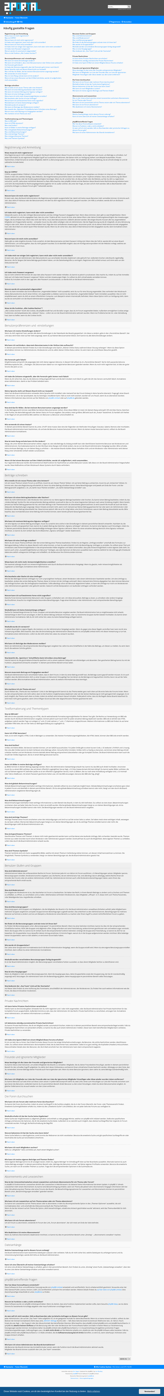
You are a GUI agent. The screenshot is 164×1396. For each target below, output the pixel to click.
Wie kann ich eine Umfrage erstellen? (18, 94)
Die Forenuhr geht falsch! (14, 65)
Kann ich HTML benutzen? (14, 123)
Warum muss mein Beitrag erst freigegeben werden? (24, 111)
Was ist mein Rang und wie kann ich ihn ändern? (22, 76)
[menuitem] (20, 22)
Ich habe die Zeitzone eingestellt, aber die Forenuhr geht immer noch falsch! (32, 67)
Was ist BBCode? (11, 121)
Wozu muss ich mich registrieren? (17, 36)
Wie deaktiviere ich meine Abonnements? (87, 107)
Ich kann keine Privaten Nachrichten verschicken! (90, 58)
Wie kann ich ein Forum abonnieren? (85, 105)
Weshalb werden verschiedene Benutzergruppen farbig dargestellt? (97, 47)
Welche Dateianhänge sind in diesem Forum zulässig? (92, 114)
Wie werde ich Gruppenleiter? (83, 45)
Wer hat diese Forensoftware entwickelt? (87, 124)
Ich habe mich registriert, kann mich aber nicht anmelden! (25, 42)
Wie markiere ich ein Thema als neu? (18, 114)
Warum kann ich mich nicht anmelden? (18, 45)
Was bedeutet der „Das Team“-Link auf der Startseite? (92, 51)
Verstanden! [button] (149, 1391)
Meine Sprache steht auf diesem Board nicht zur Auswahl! (25, 69)
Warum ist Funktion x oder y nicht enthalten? (88, 126)
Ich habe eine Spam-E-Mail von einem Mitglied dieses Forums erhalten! (98, 63)
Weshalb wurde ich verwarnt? (15, 105)
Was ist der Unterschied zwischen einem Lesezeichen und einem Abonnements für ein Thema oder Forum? (101, 99)
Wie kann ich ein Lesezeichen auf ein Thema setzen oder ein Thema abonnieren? (101, 103)
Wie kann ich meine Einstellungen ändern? (20, 61)
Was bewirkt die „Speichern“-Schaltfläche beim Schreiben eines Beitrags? (31, 109)
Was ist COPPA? (10, 38)
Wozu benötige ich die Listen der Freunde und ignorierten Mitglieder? (97, 70)
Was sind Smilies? (11, 125)
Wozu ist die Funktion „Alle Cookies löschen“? (21, 53)
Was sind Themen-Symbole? (15, 138)
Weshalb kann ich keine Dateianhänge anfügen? (22, 103)
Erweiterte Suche (124, 9)
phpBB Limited (54, 398)
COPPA (7, 217)
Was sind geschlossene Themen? (16, 136)
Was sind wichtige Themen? (14, 134)
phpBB (75, 1373)
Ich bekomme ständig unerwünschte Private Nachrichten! (93, 61)
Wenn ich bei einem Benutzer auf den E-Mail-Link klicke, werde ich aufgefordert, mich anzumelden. (33, 79)
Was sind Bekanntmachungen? (16, 132)
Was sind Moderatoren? (81, 38)
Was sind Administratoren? (82, 36)
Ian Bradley (99, 1371)
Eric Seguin (76, 1371)
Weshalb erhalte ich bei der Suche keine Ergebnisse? (91, 84)
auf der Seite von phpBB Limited (109, 1289)
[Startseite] (23, 7)
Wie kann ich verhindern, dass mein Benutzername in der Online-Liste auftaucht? (33, 63)
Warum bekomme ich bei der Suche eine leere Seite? (91, 86)
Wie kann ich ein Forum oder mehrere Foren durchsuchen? (93, 82)
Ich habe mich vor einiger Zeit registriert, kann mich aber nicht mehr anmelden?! (33, 47)
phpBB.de (70, 398)
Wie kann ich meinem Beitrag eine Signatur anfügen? (23, 92)
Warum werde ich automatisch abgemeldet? (20, 51)
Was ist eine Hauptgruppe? (82, 49)
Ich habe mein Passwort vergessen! (17, 49)
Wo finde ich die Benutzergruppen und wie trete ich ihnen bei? (94, 42)
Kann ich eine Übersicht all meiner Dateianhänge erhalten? (93, 116)
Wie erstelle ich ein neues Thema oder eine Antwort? (23, 88)
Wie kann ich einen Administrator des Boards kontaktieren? (94, 132)
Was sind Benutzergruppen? (83, 40)
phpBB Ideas (113, 1304)
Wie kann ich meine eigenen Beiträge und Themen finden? (93, 91)
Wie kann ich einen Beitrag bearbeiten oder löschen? (23, 90)
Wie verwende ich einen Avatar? (16, 74)
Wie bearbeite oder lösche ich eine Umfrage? (21, 98)
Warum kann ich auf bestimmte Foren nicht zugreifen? (24, 101)
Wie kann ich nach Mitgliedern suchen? (86, 89)
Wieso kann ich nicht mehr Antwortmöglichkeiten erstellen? (26, 96)
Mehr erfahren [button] (93, 1391)
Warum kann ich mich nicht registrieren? (19, 40)
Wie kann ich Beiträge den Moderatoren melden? (22, 107)
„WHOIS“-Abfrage (50, 1321)
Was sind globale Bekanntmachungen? (18, 130)
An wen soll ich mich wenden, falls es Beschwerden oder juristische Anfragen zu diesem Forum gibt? (101, 129)
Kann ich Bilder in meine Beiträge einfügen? (20, 128)
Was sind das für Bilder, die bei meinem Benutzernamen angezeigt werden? (32, 72)
